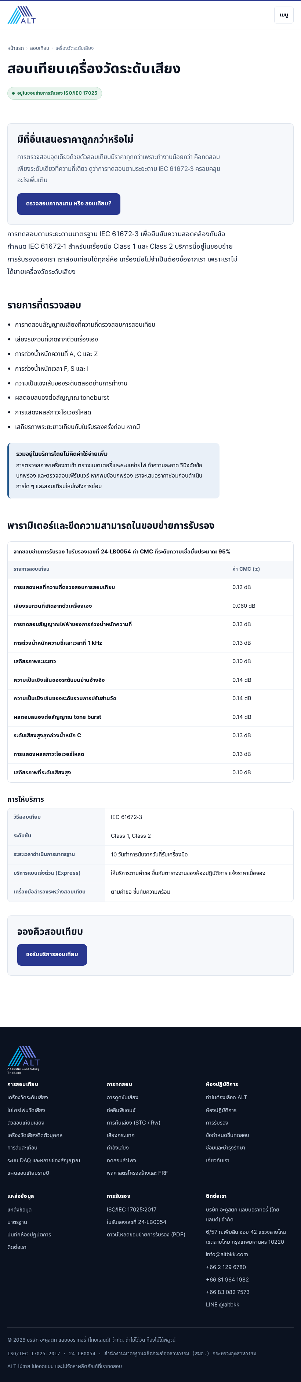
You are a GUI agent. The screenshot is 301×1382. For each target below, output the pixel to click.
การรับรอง (217, 1123)
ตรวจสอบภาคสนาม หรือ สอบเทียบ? (69, 204)
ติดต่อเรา (16, 1247)
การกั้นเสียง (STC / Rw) (133, 1123)
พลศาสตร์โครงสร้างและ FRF (137, 1173)
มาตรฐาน (17, 1222)
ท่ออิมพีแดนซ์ (121, 1110)
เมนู (284, 15)
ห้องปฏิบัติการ (221, 1110)
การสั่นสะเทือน (22, 1148)
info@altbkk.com (227, 1254)
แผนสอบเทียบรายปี (28, 1173)
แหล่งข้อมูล (19, 1210)
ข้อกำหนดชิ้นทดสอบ (227, 1135)
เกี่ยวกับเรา (217, 1160)
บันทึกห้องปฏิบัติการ (29, 1235)
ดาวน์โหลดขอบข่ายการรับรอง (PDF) (146, 1235)
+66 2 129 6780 (226, 1267)
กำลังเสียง (118, 1148)
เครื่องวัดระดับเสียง (27, 1097)
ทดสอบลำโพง (121, 1160)
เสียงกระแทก (121, 1135)
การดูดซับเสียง (122, 1097)
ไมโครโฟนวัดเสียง (26, 1110)
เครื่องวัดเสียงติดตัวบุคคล (34, 1135)
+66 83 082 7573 (228, 1292)
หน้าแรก (15, 48)
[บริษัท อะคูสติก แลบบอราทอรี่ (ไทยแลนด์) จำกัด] (21, 15)
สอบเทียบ (39, 48)
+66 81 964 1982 (227, 1280)
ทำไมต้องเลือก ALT (226, 1097)
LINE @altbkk (222, 1305)
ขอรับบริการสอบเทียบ (52, 954)
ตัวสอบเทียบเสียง (25, 1123)
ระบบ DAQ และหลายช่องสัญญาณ (43, 1160)
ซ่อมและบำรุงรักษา (225, 1148)
